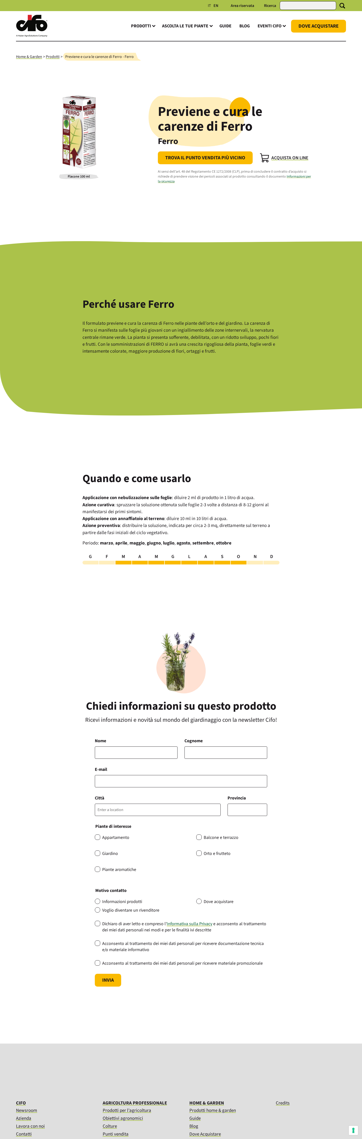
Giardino (110, 853)
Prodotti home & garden (212, 1110)
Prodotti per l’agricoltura (127, 1110)
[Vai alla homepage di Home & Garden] (32, 35)
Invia (108, 980)
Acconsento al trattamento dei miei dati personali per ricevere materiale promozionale (182, 963)
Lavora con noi (30, 1126)
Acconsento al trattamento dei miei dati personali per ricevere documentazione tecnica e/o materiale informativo (183, 946)
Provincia (237, 798)
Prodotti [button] (141, 26)
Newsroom (26, 1110)
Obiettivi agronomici (123, 1118)
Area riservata (242, 5)
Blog (244, 26)
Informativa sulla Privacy (189, 924)
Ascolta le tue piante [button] (185, 26)
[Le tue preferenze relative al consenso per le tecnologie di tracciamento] (353, 1130)
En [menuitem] (216, 5)
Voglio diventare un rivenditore (130, 910)
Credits (283, 1103)
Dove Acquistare (318, 26)
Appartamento (115, 837)
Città (99, 798)
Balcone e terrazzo (221, 837)
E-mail (101, 769)
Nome (100, 741)
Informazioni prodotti (122, 902)
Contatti (24, 1134)
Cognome (193, 741)
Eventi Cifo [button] (269, 26)
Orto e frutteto (217, 853)
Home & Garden (29, 56)
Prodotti (53, 56)
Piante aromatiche (119, 870)
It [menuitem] (209, 5)
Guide (225, 26)
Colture (110, 1126)
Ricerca (270, 5)
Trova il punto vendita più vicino (205, 157)
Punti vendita (116, 1134)
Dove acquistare (218, 902)
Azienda (23, 1118)
